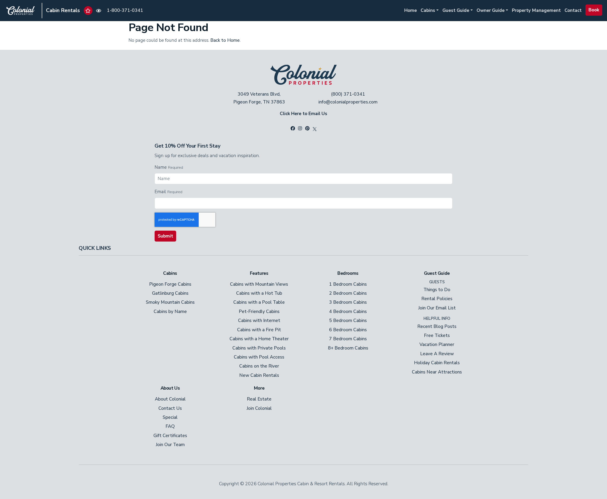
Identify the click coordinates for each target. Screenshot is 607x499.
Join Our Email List (437, 308)
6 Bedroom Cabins (348, 330)
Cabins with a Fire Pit (259, 330)
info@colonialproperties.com (347, 102)
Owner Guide (491, 10)
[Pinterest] (307, 129)
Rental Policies (436, 299)
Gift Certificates (170, 436)
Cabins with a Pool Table (259, 302)
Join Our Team (170, 445)
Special (170, 417)
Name (161, 167)
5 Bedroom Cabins (348, 320)
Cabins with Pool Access (259, 357)
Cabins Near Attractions (437, 372)
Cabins (428, 10)
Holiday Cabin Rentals (437, 363)
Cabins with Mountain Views (259, 284)
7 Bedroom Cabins (348, 339)
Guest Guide (455, 10)
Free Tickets (437, 335)
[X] (315, 129)
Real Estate (259, 399)
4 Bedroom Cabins (348, 311)
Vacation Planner (436, 344)
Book (594, 10)
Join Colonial (259, 408)
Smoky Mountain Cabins (170, 302)
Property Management (536, 10)
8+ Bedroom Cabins (348, 348)
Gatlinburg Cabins (170, 293)
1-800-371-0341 (125, 10)
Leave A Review (437, 354)
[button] (88, 10)
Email (160, 192)
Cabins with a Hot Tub (259, 293)
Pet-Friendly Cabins (259, 311)
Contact (573, 10)
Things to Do (436, 290)
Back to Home (225, 40)
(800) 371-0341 (348, 94)
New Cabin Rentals (259, 375)
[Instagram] (300, 129)
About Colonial (170, 399)
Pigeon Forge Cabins (170, 284)
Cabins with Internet (259, 320)
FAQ (170, 426)
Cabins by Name (170, 311)
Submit (165, 236)
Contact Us (170, 408)
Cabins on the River (259, 366)
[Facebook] (292, 129)
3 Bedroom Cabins (348, 302)
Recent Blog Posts (436, 326)
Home (410, 10)
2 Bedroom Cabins (348, 293)
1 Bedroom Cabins (348, 284)
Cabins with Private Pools (259, 348)
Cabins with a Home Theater (259, 339)
